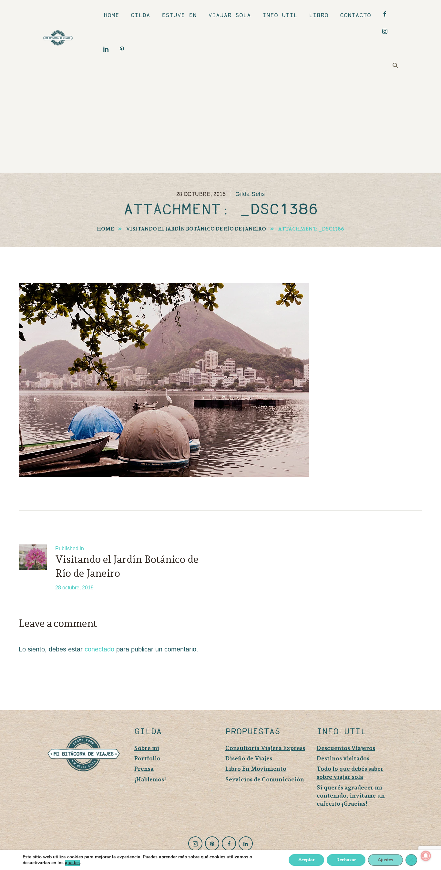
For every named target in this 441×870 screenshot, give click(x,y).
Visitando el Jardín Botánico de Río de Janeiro (196, 229)
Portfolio (147, 758)
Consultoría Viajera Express (265, 748)
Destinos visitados (343, 758)
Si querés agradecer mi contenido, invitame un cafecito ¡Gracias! (351, 795)
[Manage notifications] (426, 856)
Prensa (144, 768)
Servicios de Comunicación (264, 779)
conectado (99, 649)
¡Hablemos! (150, 779)
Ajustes (385, 860)
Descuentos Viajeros (346, 748)
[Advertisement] (225, 121)
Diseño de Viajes (248, 758)
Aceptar (306, 860)
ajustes (72, 863)
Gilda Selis (250, 194)
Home (105, 229)
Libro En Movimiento (255, 768)
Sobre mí (146, 748)
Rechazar (346, 860)
